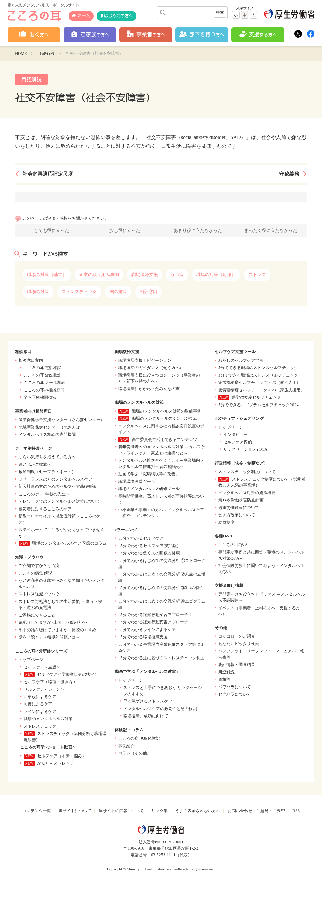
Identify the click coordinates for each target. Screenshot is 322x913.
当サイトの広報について (121, 810)
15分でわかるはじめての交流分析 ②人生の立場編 (161, 577)
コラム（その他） (134, 753)
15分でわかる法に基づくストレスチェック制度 (161, 658)
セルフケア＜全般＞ (42, 667)
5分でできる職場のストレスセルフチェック (258, 367)
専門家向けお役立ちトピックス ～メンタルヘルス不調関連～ (261, 597)
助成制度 (226, 522)
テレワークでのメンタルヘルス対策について (59, 501)
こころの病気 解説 (35, 573)
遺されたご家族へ (35, 464)
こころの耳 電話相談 (42, 367)
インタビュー (235, 434)
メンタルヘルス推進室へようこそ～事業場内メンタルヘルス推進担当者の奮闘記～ (161, 463)
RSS (296, 810)
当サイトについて (74, 810)
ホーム (84, 16)
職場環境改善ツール (136, 481)
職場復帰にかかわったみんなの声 (149, 388)
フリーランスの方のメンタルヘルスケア (55, 479)
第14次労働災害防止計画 (241, 500)
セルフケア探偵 (237, 442)
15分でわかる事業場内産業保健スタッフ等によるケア (161, 647)
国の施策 (118, 291)
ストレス (257, 274)
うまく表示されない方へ (197, 810)
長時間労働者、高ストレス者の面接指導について (161, 499)
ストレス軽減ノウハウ (39, 594)
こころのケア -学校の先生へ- (45, 494)
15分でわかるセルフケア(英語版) (148, 545)
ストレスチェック (79, 291)
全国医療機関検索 (40, 397)
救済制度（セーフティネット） (47, 471)
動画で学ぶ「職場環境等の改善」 (149, 473)
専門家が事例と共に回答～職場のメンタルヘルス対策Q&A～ (261, 555)
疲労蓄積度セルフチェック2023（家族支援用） (261, 390)
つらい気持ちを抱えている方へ (47, 456)
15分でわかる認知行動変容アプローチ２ (155, 622)
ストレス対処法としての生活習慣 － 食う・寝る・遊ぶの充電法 (60, 604)
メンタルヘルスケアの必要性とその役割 (160, 708)
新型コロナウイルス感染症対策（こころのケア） (59, 519)
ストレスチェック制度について (246, 471)
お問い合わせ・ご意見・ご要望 (256, 810)
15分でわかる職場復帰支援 (143, 636)
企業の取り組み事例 (99, 274)
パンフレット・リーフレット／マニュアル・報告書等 (261, 654)
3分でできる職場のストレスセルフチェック (258, 375)
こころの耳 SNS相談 (42, 375)
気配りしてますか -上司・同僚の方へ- (53, 622)
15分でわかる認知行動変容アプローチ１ (155, 614)
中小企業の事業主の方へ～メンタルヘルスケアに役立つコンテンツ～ (161, 512)
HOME (21, 53)
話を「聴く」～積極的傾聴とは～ (49, 637)
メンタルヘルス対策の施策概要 (246, 492)
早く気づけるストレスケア (147, 701)
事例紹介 (126, 745)
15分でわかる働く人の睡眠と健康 (149, 553)
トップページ (31, 659)
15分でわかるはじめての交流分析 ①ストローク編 (161, 563)
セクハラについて (234, 694)
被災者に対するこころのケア (45, 508)
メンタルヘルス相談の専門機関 (47, 434)
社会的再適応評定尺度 (48, 173)
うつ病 (177, 274)
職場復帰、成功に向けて (145, 716)
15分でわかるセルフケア (141, 538)
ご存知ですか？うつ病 (39, 565)
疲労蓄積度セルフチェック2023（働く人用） (259, 382)
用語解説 (46, 53)
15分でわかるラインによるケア (147, 629)
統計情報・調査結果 (236, 664)
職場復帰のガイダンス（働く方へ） (151, 367)
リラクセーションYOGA (245, 449)
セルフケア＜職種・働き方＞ (50, 681)
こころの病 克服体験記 (139, 738)
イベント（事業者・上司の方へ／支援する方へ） (259, 610)
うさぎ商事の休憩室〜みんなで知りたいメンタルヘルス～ (61, 583)
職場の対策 (38, 291)
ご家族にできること (37, 615)
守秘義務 (289, 173)
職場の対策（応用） (216, 274)
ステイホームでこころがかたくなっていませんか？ (61, 532)
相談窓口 (148, 291)
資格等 (224, 679)
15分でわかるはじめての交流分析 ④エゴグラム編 (161, 604)
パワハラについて (234, 687)
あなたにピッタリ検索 (238, 643)
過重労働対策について (238, 507)
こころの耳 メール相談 (44, 382)
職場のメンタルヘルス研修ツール (149, 488)
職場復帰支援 (144, 274)
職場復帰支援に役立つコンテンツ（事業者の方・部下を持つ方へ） (159, 378)
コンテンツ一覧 (36, 810)
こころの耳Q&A (232, 544)
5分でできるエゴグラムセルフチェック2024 (258, 404)
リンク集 (159, 810)
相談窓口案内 (31, 360)
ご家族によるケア (40, 696)
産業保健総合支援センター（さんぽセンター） (61, 419)
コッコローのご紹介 (236, 636)
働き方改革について (236, 514)
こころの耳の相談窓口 (44, 390)
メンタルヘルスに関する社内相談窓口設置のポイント (161, 429)
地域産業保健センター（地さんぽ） (51, 427)
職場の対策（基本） (47, 274)
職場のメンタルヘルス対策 (48, 718)
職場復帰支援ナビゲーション (144, 360)
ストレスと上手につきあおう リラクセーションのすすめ (164, 690)
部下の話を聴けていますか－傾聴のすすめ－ (59, 629)
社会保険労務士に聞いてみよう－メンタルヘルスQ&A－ (261, 568)
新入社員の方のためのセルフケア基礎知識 (57, 486)
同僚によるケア (38, 704)
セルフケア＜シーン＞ (44, 689)
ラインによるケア (40, 711)
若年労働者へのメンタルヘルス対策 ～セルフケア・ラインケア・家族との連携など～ (161, 449)
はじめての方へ (118, 16)
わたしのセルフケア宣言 (240, 360)
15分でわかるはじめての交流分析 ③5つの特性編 (160, 590)
